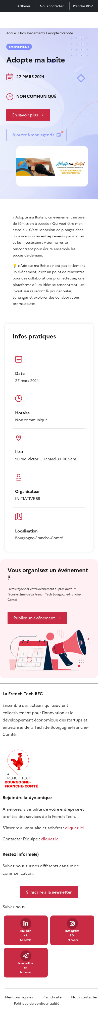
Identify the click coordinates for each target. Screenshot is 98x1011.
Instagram (72, 931)
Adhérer (23, 6)
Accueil (11, 33)
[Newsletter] (25, 955)
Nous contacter (52, 6)
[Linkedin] (25, 923)
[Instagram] (72, 923)
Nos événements (32, 33)
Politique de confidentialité (37, 1003)
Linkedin (25, 931)
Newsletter (25, 963)
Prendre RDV (83, 6)
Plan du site (56, 997)
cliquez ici (74, 828)
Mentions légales (19, 997)
